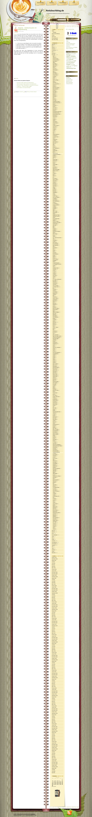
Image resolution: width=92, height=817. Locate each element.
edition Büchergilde (56, 169)
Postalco (54, 397)
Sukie (54, 478)
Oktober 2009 (54, 765)
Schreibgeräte (54, 542)
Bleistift (71, 53)
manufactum (55, 299)
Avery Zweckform (56, 83)
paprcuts (54, 380)
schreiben (53, 540)
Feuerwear (55, 184)
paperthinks (55, 371)
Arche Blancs (55, 73)
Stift (72, 65)
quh (53, 406)
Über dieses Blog (40, 2)
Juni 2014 (53, 682)
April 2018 (53, 615)
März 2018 (54, 616)
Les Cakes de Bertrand (57, 279)
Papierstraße (55, 376)
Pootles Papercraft (56, 396)
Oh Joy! (54, 351)
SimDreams (55, 460)
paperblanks (55, 366)
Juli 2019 (53, 594)
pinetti (54, 386)
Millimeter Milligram (56, 312)
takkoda (54, 482)
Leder (74, 60)
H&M (53, 209)
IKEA (53, 227)
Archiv (74, 2)
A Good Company (56, 59)
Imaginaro (54, 228)
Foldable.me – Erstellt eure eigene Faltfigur (24, 86)
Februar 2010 (54, 759)
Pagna (54, 358)
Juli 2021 (53, 561)
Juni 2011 (53, 735)
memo (54, 305)
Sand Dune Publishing (56, 444)
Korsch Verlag (55, 259)
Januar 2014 (54, 689)
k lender (54, 241)
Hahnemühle (55, 212)
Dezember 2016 (54, 637)
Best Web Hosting (29, 814)
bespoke (54, 90)
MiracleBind (55, 315)
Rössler (54, 438)
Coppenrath (55, 139)
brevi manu (55, 107)
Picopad (54, 385)
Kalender (53, 531)
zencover (54, 525)
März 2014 (54, 686)
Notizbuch (72, 62)
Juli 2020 (53, 579)
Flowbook (53, 48)
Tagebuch (53, 545)
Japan (67, 59)
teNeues (54, 486)
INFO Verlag (55, 233)
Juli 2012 (53, 716)
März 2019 (54, 600)
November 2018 (54, 606)
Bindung (28, 91)
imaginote (54, 230)
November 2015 (54, 656)
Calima (54, 120)
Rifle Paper (55, 428)
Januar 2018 (54, 619)
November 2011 (54, 728)
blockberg (54, 96)
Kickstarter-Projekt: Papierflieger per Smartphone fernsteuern (27, 85)
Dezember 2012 (54, 708)
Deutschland (73, 55)
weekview (54, 513)
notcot (17, 78)
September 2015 (55, 659)
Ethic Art (54, 175)
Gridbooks (54, 208)
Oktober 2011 (54, 729)
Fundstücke (21, 91)
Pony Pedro (55, 395)
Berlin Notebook (55, 88)
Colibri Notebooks (56, 134)
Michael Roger (55, 309)
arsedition (54, 76)
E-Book (53, 35)
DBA (53, 144)
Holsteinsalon (55, 223)
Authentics (54, 82)
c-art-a (54, 117)
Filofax (54, 187)
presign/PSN (55, 399)
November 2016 (54, 639)
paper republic (55, 363)
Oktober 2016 (54, 640)
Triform (54, 492)
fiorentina (54, 189)
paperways (55, 372)
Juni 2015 (53, 664)
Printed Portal (55, 400)
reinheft (54, 420)
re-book (54, 414)
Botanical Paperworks (56, 102)
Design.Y (54, 149)
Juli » (55, 786)
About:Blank (55, 61)
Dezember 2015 (54, 655)
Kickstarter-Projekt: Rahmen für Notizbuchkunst (25, 82)
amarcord (54, 68)
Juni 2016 (53, 646)
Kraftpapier (55, 260)
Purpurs (54, 405)
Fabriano (54, 182)
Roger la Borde (55, 433)
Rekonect (54, 421)
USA (70, 66)
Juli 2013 (53, 698)
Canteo (54, 124)
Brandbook (55, 105)
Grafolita (54, 206)
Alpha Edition (55, 64)
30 (52, 785)
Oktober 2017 (54, 624)
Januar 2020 (54, 587)
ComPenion (55, 135)
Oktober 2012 (54, 711)
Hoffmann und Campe (56, 222)
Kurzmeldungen (54, 534)
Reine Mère (55, 419)
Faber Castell (55, 179)
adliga (54, 62)
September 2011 (54, 731)
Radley (54, 410)
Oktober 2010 (54, 747)
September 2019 (55, 593)
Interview (53, 530)
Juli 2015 (53, 662)
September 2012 (55, 713)
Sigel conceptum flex (69, 48)
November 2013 (54, 692)
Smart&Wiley (55, 463)
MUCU (54, 328)
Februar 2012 (54, 723)
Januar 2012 (54, 725)
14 (60, 781)
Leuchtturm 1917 (56, 286)
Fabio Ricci (55, 180)
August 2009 (54, 768)
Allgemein (53, 44)
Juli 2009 (53, 769)
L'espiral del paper (56, 262)
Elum (53, 172)
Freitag (54, 194)
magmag (54, 294)
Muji (53, 329)
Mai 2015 (53, 665)
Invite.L (54, 235)
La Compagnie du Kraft (57, 264)
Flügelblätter (55, 192)
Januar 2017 (54, 636)
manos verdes (55, 298)
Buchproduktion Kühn (56, 114)
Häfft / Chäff (55, 211)
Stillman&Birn (55, 473)
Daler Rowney (55, 141)
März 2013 (54, 704)
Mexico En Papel (56, 308)
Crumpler (54, 140)
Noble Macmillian (56, 338)
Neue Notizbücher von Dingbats (71, 47)
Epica (54, 174)
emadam (54, 173)
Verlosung (69, 68)
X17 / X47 (54, 522)
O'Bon (54, 346)
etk (53, 177)
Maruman (54, 303)
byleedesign (55, 116)
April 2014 (53, 685)
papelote (54, 362)
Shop (71, 65)
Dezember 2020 (54, 572)
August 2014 (54, 679)
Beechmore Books (56, 87)
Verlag (53, 551)
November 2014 (54, 674)
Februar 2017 (54, 634)
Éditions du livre (55, 170)
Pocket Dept (55, 392)
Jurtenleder (55, 240)
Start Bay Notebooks (56, 468)
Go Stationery (55, 203)
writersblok (55, 521)
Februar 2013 (54, 705)
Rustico (54, 440)
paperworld (71, 63)
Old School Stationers (56, 352)
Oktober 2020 (54, 575)
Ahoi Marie (54, 63)
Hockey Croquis (55, 221)
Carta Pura (55, 126)
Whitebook (54, 515)
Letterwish (54, 284)
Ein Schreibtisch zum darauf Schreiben (23, 87)
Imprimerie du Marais (56, 231)
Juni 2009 (53, 771)
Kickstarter (32, 91)
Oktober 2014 (54, 676)
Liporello (54, 290)
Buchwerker (55, 115)
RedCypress (55, 416)
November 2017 (54, 622)
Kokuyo (54, 257)
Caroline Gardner (56, 125)
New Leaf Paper (55, 334)
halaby (54, 213)
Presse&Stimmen (63, 2)
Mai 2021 (53, 564)
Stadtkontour (55, 465)
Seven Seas (55, 458)
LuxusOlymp (55, 291)
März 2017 (54, 633)
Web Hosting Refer (69, 82)
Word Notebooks (56, 517)
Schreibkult (55, 449)
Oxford (54, 356)
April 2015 (53, 667)
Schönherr (54, 448)
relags (54, 423)
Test (52, 546)
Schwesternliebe (56, 450)
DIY (53, 158)
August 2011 (54, 732)
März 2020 (54, 584)
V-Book (54, 502)
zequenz (54, 526)
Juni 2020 (53, 581)
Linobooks (54, 289)
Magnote (15, 34)
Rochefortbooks (55, 430)
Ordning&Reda (55, 353)
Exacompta (55, 178)
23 (52, 784)
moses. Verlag (55, 327)
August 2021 (54, 560)
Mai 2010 (53, 754)
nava (53, 333)
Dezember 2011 (54, 726)
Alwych (54, 67)
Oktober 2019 (54, 591)
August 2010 (54, 750)
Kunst (53, 533)
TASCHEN (54, 484)
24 (54, 784)
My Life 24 (54, 332)
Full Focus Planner (56, 197)
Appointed (54, 72)
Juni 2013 (53, 699)
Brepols (54, 106)
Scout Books (55, 454)
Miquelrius (54, 314)
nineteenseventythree (56, 337)
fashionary (54, 183)
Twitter (67, 66)
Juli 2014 (53, 680)
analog (67, 53)
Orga (53, 537)
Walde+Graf (55, 506)
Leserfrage (68, 62)
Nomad (54, 341)
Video (74, 68)
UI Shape (54, 498)
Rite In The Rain (55, 429)
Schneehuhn (55, 447)
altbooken (54, 66)
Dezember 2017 (54, 621)
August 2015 (54, 661)
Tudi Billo (54, 493)
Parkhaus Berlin (55, 381)
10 (54, 781)
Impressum (51, 2)
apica (54, 71)
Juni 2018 (53, 612)
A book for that (55, 58)
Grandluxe (54, 207)
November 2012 (54, 710)
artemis (54, 77)
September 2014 (55, 677)
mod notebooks (55, 317)
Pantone (54, 361)
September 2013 (55, 695)
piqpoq (54, 387)
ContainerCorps (55, 136)
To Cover (54, 488)
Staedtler (54, 467)
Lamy (54, 266)
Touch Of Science (56, 491)
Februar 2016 (54, 652)
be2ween (54, 86)
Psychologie (73, 64)
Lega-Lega (54, 275)
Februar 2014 (54, 688)
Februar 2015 (54, 670)
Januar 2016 (54, 653)
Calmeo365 (55, 121)
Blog (73, 53)
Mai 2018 (53, 613)
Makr (54, 295)
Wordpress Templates (17, 814)
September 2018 (55, 609)
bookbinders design (56, 101)
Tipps (53, 548)
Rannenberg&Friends (56, 411)
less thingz (54, 280)
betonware (54, 92)
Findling (54, 188)
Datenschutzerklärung (56, 33)
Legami (54, 276)
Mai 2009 (53, 772)
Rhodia (54, 426)
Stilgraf (54, 472)
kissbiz (54, 255)
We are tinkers (55, 510)
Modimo (54, 318)
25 (55, 784)
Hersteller (53, 54)
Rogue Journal (55, 434)
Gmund (54, 202)
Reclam (54, 415)
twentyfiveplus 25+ (56, 496)
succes (54, 474)
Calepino (54, 119)
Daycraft (54, 143)
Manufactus (55, 300)
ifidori (54, 226)
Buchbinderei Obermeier (57, 111)
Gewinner (68, 58)
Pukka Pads (55, 404)
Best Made (54, 91)
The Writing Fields (56, 487)
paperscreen (55, 370)
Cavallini (54, 129)
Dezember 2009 (54, 762)
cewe (54, 131)
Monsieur (54, 324)
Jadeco (54, 236)
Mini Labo (54, 313)
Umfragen (54, 32)
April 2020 (53, 582)
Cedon (54, 130)
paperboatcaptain (56, 367)
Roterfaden (55, 439)
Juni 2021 (53, 563)
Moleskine (54, 322)
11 (55, 781)
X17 (14, 39)
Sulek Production (56, 479)
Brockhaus (55, 109)
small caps (54, 462)
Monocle (54, 323)
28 (60, 784)
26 (57, 784)
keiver (54, 251)
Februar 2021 (54, 569)
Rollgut (54, 435)
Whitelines (54, 516)
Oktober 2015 (54, 658)
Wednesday (55, 511)
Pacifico (54, 357)
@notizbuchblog (71, 29)
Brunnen (54, 110)
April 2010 (53, 756)
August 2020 (54, 578)
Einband (53, 47)
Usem (54, 501)
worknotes (54, 518)
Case (35, 814)
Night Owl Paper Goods (57, 336)
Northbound (55, 342)
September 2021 (55, 558)
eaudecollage (55, 164)
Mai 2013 (53, 701)
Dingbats (54, 155)
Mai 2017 (53, 630)
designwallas (55, 150)
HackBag (53, 53)
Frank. (54, 193)
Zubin (54, 527)
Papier (68, 64)
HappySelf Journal (56, 216)
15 (62, 781)
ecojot (54, 165)
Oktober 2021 (54, 557)
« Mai (52, 786)
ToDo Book (55, 489)
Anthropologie (55, 69)
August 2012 (54, 714)
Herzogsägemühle (56, 218)
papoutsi (54, 377)
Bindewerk (54, 95)
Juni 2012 (53, 717)
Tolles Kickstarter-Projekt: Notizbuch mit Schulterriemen (26, 83)
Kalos (54, 246)
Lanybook (54, 269)
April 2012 (53, 720)
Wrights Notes (55, 520)
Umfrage (53, 549)
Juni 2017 (53, 628)
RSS (67, 29)
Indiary (54, 232)
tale (53, 483)
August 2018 (54, 610)
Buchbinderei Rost (56, 112)
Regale (53, 539)
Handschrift (74, 58)
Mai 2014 (53, 683)
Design (68, 55)
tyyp (53, 497)
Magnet (35, 91)
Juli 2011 (53, 734)
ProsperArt (55, 401)
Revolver (54, 425)
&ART (54, 56)
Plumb (54, 391)
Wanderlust (55, 507)
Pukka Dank (55, 402)
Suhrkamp (54, 477)
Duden (54, 163)
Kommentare (69, 79)
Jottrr (54, 238)
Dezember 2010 (54, 744)
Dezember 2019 (54, 588)
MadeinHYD (55, 293)
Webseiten (53, 552)
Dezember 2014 (54, 673)
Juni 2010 (53, 753)
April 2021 (53, 566)
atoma (54, 81)
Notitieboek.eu (55, 343)
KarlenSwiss (55, 247)
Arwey (54, 78)
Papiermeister (55, 375)
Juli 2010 (53, 751)
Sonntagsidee (54, 543)
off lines (54, 348)
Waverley (54, 508)
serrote (54, 457)
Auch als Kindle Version (72, 35)
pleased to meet (55, 390)
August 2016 (54, 643)
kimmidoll (54, 252)
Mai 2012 (53, 719)
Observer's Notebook (56, 347)
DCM (54, 145)
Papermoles (55, 368)
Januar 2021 (54, 570)
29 (62, 784)
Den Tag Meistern (56, 148)
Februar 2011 (54, 741)
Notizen (67, 63)
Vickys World (55, 503)
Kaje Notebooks (55, 245)
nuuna (54, 344)
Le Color (54, 271)
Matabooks (55, 304)
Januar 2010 (54, 760)
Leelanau (54, 274)
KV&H (54, 261)
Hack (53, 51)
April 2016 (53, 649)
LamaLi (54, 265)
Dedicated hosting (69, 83)
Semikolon (54, 455)
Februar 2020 (54, 585)
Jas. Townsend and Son (57, 237)
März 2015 (54, 668)
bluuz (54, 97)
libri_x (54, 288)
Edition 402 (55, 168)
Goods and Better (56, 204)
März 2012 (54, 722)
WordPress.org (69, 81)
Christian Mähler (21, 31)
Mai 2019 (53, 597)
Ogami (54, 349)
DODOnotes (55, 160)
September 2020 (55, 576)
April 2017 (53, 631)
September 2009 (55, 766)
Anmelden (68, 77)
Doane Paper (55, 159)
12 (57, 781)
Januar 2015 (54, 671)
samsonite (54, 443)
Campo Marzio (55, 122)
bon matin (54, 100)
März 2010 (54, 757)
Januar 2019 (54, 603)
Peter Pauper (55, 382)
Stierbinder (54, 469)
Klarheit (54, 256)
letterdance (55, 281)
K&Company (55, 242)
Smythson (54, 464)
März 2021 (54, 567)
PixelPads (54, 389)
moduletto (54, 319)
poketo (54, 394)
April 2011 (53, 738)
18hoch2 (54, 57)
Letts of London (55, 285)
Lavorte (54, 270)
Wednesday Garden (56, 512)
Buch (53, 45)
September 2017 (55, 625)
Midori (54, 310)
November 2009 (54, 763)
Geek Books (55, 199)
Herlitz (54, 217)
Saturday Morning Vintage (57, 445)
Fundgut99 (54, 198)
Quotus (54, 409)
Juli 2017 (53, 627)
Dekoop (54, 146)
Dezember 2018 (54, 604)
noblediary (54, 339)
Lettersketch (55, 283)
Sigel (53, 459)
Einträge (68, 78)
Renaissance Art (56, 424)
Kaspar (54, 250)
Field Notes (55, 185)
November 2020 (54, 573)
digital (67, 56)
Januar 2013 (54, 707)
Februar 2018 (54, 618)
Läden (53, 536)
